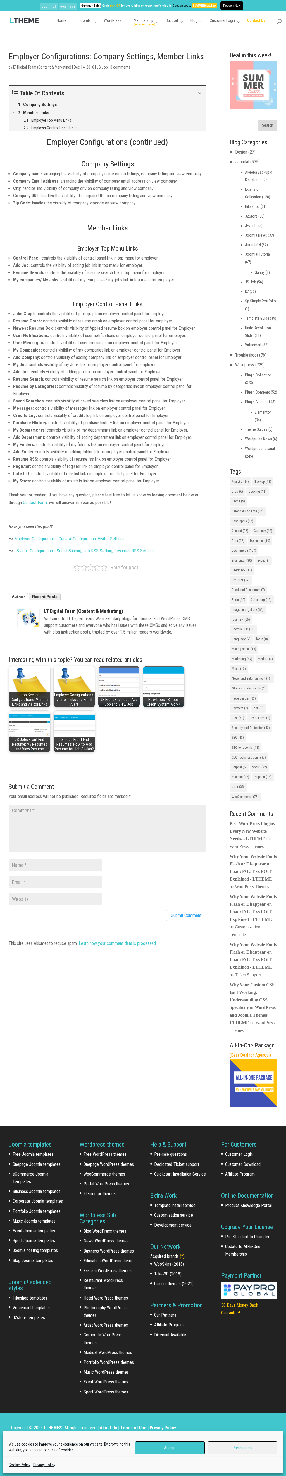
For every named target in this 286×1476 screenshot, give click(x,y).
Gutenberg (261, 600)
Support (172, 20)
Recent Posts (45, 596)
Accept (170, 1447)
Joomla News (256, 235)
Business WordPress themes (109, 1251)
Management (244, 649)
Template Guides (258, 318)
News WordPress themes (106, 1241)
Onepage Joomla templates (37, 1164)
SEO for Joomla (245, 748)
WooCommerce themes (104, 1174)
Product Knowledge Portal (248, 1205)
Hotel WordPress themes (106, 1298)
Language (241, 639)
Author (18, 596)
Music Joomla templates (34, 1221)
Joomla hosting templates (35, 1250)
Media (265, 659)
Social (259, 767)
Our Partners (165, 1315)
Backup (262, 482)
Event (264, 560)
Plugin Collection (258, 375)
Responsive (260, 718)
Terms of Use (133, 1427)
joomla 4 (241, 620)
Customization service (173, 1215)
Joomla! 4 (253, 245)
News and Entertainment (252, 679)
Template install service (175, 1205)
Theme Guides (256, 429)
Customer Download (243, 1164)
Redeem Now (231, 6)
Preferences (242, 1447)
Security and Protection (251, 728)
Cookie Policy (19, 1465)
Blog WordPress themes (105, 1231)
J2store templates (29, 1317)
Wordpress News (258, 439)
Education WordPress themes (109, 1260)
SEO (238, 738)
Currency (263, 531)
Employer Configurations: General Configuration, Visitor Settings (69, 539)
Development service (173, 1225)
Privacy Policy (44, 1465)
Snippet (239, 767)
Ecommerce (244, 550)
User (238, 787)
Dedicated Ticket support (176, 1164)
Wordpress (244, 365)
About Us (108, 1427)
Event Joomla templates (34, 1230)
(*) (182, 1256)
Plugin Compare (257, 392)
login (262, 639)
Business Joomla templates (37, 1191)
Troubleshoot (246, 355)
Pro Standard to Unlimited (247, 1236)
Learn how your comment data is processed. (118, 943)
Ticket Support (248, 975)
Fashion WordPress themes (108, 1270)
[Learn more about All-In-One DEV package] (253, 1105)
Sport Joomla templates (34, 1240)
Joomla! (85, 20)
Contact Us (256, 20)
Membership (143, 20)
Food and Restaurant (248, 590)
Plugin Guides (255, 402)
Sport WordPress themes (106, 1392)
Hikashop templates (30, 1298)
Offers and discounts (249, 688)
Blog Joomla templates (33, 1260)
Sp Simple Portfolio (260, 301)
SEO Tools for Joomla (249, 757)
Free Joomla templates (33, 1154)
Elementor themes (100, 1193)
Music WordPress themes (106, 1372)
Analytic (240, 482)
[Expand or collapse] (199, 93)
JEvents (251, 225)
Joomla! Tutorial (258, 254)
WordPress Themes (247, 846)
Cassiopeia (242, 521)
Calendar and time (247, 511)
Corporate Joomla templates (38, 1201)
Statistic (240, 777)
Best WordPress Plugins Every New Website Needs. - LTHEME (252, 831)
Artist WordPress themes (106, 1325)
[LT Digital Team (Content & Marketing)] (28, 623)
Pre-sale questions (170, 1154)
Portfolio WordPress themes (109, 1362)
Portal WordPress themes (106, 1184)
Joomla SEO (243, 629)
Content (240, 531)
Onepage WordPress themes (109, 1164)
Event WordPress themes (106, 1382)
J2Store (251, 216)
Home (61, 20)
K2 (247, 291)
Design (241, 152)
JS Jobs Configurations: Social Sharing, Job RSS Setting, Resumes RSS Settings (84, 551)
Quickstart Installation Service (180, 1174)
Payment (240, 708)
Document (260, 541)
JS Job (102, 67)
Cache (238, 501)
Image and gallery (247, 610)
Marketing (242, 659)
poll (258, 708)
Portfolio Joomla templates (37, 1211)
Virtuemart (253, 345)
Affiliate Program (169, 1324)
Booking (257, 491)
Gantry (260, 272)
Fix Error (241, 580)
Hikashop (252, 206)
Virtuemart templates (31, 1307)
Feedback (242, 570)
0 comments (120, 67)
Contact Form (35, 502)
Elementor (263, 412)
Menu (239, 669)
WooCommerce (245, 797)
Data (238, 541)
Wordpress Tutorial (260, 448)
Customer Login (222, 20)
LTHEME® (53, 1427)
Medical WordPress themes (108, 1352)
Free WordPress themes (105, 1154)
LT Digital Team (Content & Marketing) (42, 67)
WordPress (112, 20)
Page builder (244, 698)
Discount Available (170, 1335)
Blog (193, 20)
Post (238, 718)
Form (238, 600)
